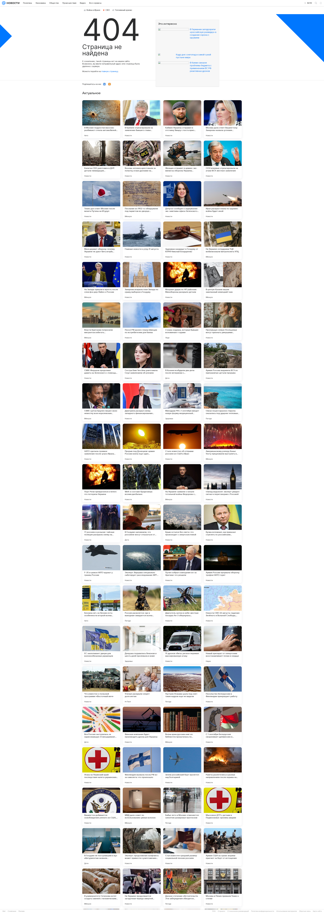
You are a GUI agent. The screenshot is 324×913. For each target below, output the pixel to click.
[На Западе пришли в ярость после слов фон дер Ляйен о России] (101, 281)
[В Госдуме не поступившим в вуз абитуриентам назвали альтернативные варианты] (101, 847)
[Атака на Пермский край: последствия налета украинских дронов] (101, 766)
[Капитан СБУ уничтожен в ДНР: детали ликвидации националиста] (101, 160)
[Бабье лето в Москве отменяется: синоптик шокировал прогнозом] (182, 807)
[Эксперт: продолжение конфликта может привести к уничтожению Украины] (142, 847)
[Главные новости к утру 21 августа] (142, 240)
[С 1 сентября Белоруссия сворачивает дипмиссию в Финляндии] (223, 726)
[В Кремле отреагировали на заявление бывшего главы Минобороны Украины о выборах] (142, 119)
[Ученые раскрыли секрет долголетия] (142, 685)
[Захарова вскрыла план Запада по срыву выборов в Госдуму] (142, 281)
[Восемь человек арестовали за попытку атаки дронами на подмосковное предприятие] (142, 160)
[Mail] (4, 3)
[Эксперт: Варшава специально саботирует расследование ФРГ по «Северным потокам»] (142, 564)
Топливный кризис (123, 10)
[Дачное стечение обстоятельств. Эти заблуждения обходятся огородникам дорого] (182, 887)
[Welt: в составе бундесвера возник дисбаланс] (142, 483)
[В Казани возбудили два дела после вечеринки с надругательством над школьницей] (182, 362)
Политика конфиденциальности (262, 911)
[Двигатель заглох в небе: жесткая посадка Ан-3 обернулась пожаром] (182, 604)
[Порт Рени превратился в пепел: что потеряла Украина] (101, 483)
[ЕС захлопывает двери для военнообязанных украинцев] (101, 645)
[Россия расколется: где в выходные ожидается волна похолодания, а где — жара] (142, 604)
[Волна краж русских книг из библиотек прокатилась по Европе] (182, 726)
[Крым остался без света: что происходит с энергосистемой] (182, 523)
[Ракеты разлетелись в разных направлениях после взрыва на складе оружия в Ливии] (223, 766)
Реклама (21, 911)
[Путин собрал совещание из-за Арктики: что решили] (182, 564)
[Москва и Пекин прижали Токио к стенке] (223, 887)
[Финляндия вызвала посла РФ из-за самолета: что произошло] (142, 766)
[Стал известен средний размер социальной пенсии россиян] (182, 847)
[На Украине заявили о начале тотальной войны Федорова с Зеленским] (182, 483)
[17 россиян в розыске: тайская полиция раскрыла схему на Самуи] (101, 523)
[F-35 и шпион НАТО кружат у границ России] (101, 564)
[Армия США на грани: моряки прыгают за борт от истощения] (223, 847)
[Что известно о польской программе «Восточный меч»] (101, 685)
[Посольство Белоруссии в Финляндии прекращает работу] (223, 685)
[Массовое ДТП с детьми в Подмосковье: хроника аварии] (223, 807)
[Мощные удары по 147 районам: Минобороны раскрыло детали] (182, 281)
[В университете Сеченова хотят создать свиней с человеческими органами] (101, 887)
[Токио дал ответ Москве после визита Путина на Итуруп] (101, 200)
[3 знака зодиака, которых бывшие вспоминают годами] (182, 321)
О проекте (221, 911)
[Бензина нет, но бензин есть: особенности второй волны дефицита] (101, 604)
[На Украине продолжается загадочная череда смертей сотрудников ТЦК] (142, 887)
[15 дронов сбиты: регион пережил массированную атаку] (182, 645)
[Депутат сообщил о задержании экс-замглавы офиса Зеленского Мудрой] (182, 200)
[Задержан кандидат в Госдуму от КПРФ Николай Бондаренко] (182, 240)
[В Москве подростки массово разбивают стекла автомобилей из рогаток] (101, 119)
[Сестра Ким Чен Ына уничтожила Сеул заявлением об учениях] (142, 362)
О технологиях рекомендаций (238, 911)
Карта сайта (317, 911)
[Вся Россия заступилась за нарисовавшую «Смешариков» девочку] (101, 726)
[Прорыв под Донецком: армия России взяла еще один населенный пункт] (142, 443)
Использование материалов (286, 911)
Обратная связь (305, 911)
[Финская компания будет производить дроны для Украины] (142, 726)
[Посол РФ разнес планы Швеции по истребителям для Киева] (142, 321)
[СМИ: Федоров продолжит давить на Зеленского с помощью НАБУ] (101, 362)
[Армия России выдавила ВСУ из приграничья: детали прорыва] (223, 362)
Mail (4, 911)
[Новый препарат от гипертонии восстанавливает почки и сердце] (223, 645)
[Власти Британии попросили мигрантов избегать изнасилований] (101, 321)
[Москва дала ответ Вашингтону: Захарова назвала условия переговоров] (223, 119)
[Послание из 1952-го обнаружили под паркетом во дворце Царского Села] (142, 200)
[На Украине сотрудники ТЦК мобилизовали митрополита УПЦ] (223, 240)
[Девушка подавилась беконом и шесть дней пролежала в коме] (142, 645)
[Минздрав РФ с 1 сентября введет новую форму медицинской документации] (182, 402)
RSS (214, 911)
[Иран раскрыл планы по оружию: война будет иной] (223, 200)
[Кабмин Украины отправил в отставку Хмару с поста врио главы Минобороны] (182, 119)
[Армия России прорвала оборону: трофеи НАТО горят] (223, 564)
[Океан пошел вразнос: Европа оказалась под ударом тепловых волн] (223, 402)
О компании (12, 911)
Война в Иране (93, 10)
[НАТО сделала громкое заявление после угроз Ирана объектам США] (101, 443)
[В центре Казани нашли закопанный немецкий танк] (223, 281)
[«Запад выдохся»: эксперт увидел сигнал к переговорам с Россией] (223, 483)
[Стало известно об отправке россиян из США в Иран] (182, 443)
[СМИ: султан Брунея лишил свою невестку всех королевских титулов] (101, 402)
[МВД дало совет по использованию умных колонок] (142, 807)
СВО (108, 10)
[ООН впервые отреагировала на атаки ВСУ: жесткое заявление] (223, 160)
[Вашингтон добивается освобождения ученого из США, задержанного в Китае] (101, 807)
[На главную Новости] (12, 3)
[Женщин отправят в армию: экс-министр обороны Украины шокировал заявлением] (182, 160)
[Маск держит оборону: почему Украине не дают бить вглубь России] (101, 240)
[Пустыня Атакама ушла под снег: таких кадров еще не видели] (182, 685)
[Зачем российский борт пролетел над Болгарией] (182, 766)
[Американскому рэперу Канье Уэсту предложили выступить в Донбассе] (223, 443)
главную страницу (109, 71)
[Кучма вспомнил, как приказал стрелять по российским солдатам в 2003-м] (223, 523)
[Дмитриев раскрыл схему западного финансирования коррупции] (142, 402)
